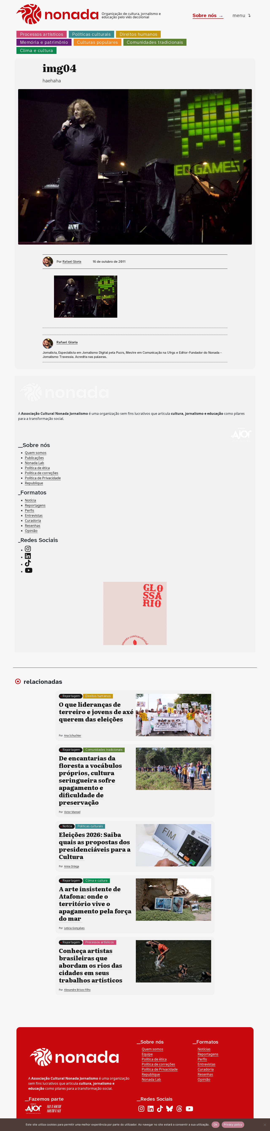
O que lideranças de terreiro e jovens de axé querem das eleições (96, 711)
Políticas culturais (91, 34)
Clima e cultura (36, 50)
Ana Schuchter (72, 735)
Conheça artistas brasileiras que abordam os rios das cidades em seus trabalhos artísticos (90, 965)
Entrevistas (34, 515)
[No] (265, 1125)
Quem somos (35, 452)
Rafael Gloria (71, 261)
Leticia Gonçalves (74, 928)
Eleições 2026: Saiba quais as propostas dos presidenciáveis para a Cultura (95, 845)
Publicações (34, 457)
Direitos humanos (138, 34)
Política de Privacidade (43, 478)
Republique (34, 483)
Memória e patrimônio (44, 42)
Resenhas (32, 525)
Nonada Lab (34, 462)
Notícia (30, 500)
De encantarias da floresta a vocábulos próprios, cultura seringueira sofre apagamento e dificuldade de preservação (90, 780)
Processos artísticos (41, 34)
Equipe (147, 1054)
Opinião (31, 530)
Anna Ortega (71, 866)
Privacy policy (233, 1124)
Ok (215, 1124)
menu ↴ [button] (241, 15)
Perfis (29, 510)
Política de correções (41, 473)
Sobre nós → (208, 15)
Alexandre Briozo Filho (77, 990)
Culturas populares (97, 42)
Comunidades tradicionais (155, 42)
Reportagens (35, 505)
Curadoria (33, 520)
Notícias (204, 1049)
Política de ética (37, 468)
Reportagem (71, 696)
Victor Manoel (72, 812)
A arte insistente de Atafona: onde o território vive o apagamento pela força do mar (95, 903)
